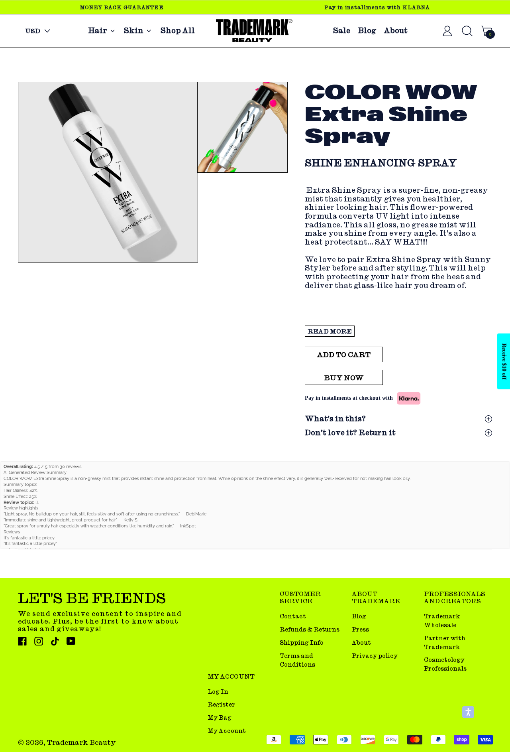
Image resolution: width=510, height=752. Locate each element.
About (396, 30)
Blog (367, 30)
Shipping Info (302, 642)
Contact (293, 616)
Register (221, 704)
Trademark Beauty (81, 742)
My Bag (219, 717)
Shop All (178, 30)
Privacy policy (375, 655)
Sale (341, 30)
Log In (218, 691)
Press (360, 629)
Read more (330, 331)
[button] (107, 172)
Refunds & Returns (309, 629)
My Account (227, 730)
